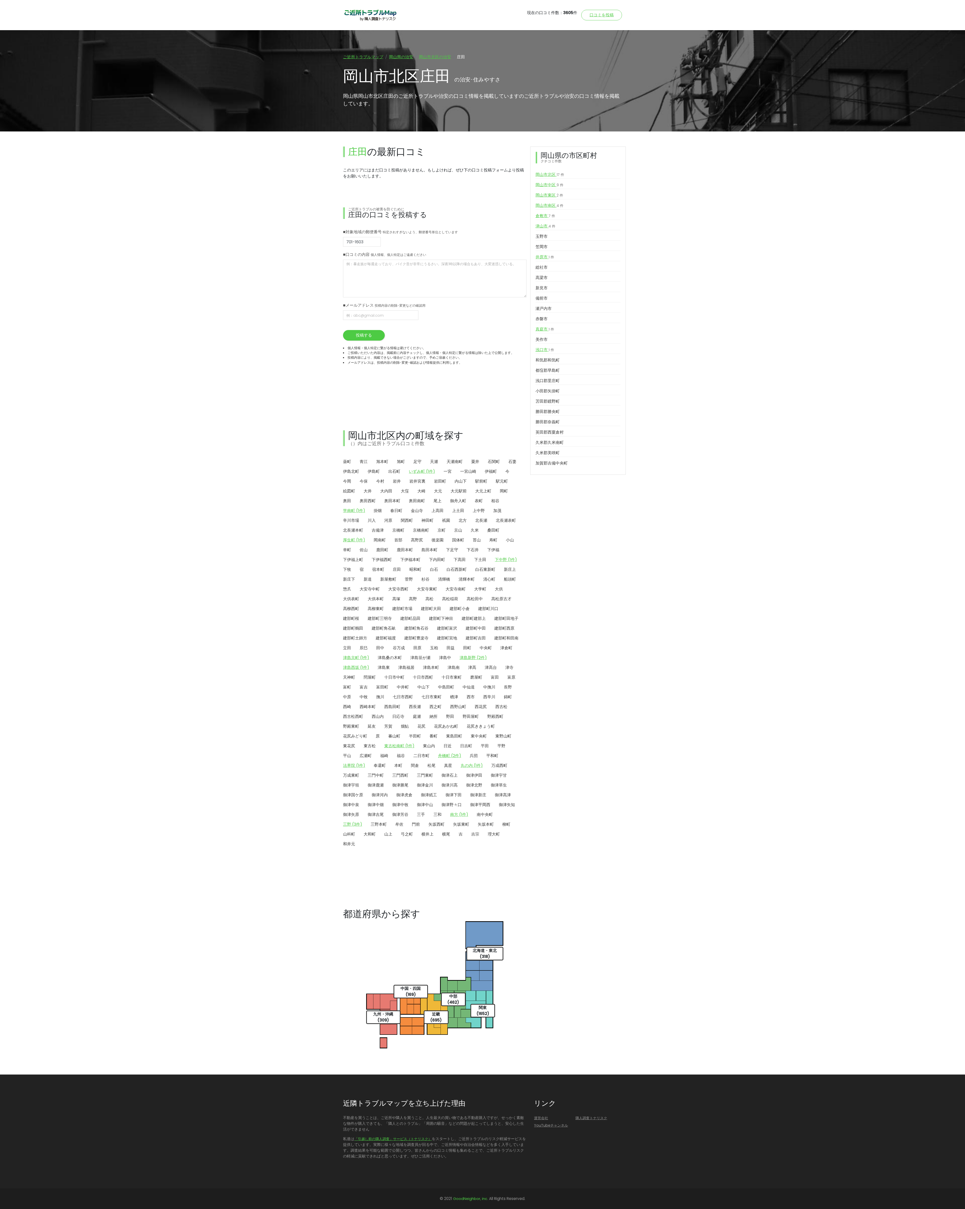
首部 (398, 540)
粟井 (475, 461)
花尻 (421, 726)
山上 (388, 834)
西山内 (378, 716)
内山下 (461, 481)
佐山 (364, 550)
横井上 (427, 834)
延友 (372, 726)
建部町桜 (351, 618)
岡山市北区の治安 (435, 57)
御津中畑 (376, 805)
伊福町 (491, 471)
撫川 (380, 697)
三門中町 (376, 775)
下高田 (460, 560)
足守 (417, 461)
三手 (421, 814)
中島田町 (446, 687)
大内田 (386, 491)
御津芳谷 (400, 814)
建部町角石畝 (384, 628)
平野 (501, 746)
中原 (347, 697)
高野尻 (417, 540)
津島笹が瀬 (420, 658)
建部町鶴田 (353, 628)
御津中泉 (351, 805)
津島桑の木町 (390, 658)
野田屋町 (471, 716)
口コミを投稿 (602, 15)
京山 (458, 530)
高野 (413, 599)
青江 (364, 461)
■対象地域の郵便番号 (400, 232)
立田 (347, 648)
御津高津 (503, 795)
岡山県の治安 (401, 57)
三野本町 (379, 824)
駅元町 (502, 481)
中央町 (486, 648)
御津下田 (454, 795)
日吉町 (466, 746)
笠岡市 (542, 247)
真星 (448, 765)
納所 (433, 716)
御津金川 (425, 785)
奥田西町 (368, 501)
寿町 (493, 540)
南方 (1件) (459, 814)
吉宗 (475, 834)
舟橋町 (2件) (449, 756)
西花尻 (481, 707)
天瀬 (434, 461)
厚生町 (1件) (354, 540)
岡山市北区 (550, 174)
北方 (463, 520)
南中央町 (485, 814)
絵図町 (349, 491)
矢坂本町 (486, 824)
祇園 (446, 520)
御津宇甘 (499, 775)
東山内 (429, 746)
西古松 (501, 707)
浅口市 (545, 350)
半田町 (415, 736)
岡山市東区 (549, 195)
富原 (511, 677)
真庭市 (545, 329)
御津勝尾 (400, 785)
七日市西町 (403, 697)
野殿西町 (495, 716)
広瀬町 (366, 756)
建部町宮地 (447, 638)
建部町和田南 (506, 638)
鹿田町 (382, 550)
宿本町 (378, 569)
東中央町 (479, 736)
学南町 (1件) (354, 511)
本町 (398, 765)
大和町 (370, 834)
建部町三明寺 (380, 618)
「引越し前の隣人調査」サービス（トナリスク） (393, 1138)
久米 (475, 530)
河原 (388, 520)
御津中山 (425, 805)
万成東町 (351, 775)
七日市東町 (431, 697)
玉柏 (434, 648)
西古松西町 (353, 716)
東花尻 (349, 746)
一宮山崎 (468, 471)
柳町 (506, 824)
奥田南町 (417, 501)
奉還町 (380, 765)
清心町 (489, 579)
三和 (437, 814)
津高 (472, 667)
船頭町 (510, 579)
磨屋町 (476, 677)
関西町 (407, 520)
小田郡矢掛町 (548, 391)
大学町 (480, 589)
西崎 (347, 707)
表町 (479, 501)
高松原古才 (501, 599)
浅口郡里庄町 (548, 381)
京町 (442, 530)
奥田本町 (392, 501)
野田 (450, 716)
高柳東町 (376, 609)
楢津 (454, 697)
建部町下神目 (441, 618)
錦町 (508, 697)
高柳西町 (351, 609)
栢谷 (495, 501)
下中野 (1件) (506, 560)
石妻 (512, 461)
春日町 (396, 511)
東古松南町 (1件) (399, 746)
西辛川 (489, 697)
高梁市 (542, 278)
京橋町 (398, 530)
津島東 (384, 667)
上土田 (458, 511)
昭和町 (415, 569)
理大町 (494, 834)
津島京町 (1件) (356, 658)
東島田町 (454, 736)
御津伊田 (474, 775)
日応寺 (398, 716)
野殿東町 (351, 726)
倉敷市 (545, 216)
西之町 (435, 707)
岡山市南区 (549, 205)
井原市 (545, 257)
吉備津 (378, 530)
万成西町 (499, 765)
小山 (510, 540)
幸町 (347, 550)
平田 (485, 746)
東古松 (370, 746)
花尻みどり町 (355, 736)
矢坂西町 (436, 824)
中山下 (423, 687)
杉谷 (425, 579)
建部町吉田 (476, 638)
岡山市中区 (549, 185)
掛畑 (378, 511)
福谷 (401, 756)
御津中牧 (400, 805)
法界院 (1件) (354, 765)
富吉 (364, 687)
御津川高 (450, 785)
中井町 (403, 687)
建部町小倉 (460, 609)
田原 (417, 648)
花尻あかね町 (446, 726)
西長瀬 (415, 707)
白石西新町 (457, 569)
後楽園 (437, 540)
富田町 (382, 687)
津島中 (445, 658)
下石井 (473, 550)
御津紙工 (429, 795)
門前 (416, 824)
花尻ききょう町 (481, 726)
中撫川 (489, 687)
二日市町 (421, 756)
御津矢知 (507, 805)
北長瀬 (481, 520)
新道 (368, 579)
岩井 (397, 481)
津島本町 (431, 667)
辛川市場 (351, 520)
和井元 (349, 844)
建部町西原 (504, 628)
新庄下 (349, 579)
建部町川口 (488, 609)
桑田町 (493, 530)
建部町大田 (431, 609)
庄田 (397, 569)
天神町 (349, 677)
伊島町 (374, 471)
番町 (433, 736)
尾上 (437, 501)
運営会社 (541, 1118)
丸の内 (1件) (472, 765)
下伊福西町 (382, 560)
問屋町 (370, 677)
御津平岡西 (480, 805)
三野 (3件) (352, 824)
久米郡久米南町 (550, 442)
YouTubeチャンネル (551, 1125)
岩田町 (440, 481)
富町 (347, 687)
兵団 (474, 756)
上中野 (479, 511)
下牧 (347, 569)
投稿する (364, 335)
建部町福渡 (386, 638)
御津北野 (474, 785)
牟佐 (399, 824)
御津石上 (450, 775)
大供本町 (376, 599)
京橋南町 (421, 530)
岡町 (504, 491)
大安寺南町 (456, 589)
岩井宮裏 (417, 481)
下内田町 (437, 560)
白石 (434, 569)
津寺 (509, 667)
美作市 (542, 339)
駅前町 (481, 481)
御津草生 (499, 785)
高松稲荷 (450, 599)
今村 (380, 481)
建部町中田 (476, 628)
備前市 (542, 298)
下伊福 (493, 550)
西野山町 (458, 707)
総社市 (542, 267)
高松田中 (475, 599)
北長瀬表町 (506, 520)
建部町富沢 (447, 628)
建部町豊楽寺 (416, 638)
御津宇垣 (351, 785)
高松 (429, 599)
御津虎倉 (404, 795)
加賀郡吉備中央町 (552, 463)
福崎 (384, 756)
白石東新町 (485, 569)
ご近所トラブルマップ (363, 57)
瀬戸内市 (544, 308)
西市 (471, 697)
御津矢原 (351, 814)
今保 (364, 481)
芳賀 (388, 726)
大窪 (405, 491)
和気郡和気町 (548, 360)
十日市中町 (394, 677)
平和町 (492, 756)
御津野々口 (452, 805)
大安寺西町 (398, 589)
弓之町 (407, 834)
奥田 (347, 501)
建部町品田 (410, 618)
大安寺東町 (427, 589)
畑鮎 (405, 726)
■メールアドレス (384, 305)
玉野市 (542, 236)
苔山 (477, 540)
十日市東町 (452, 677)
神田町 (427, 520)
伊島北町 (351, 471)
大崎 (421, 491)
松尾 (431, 765)
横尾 (446, 834)
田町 (467, 648)
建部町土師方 (355, 638)
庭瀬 (417, 716)
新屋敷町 (388, 579)
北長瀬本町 (353, 530)
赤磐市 (542, 319)
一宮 (448, 471)
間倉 (415, 765)
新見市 (542, 288)
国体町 (458, 540)
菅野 (409, 579)
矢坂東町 (461, 824)
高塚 (396, 599)
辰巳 (364, 648)
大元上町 (483, 491)
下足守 (452, 550)
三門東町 (425, 775)
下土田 (480, 560)
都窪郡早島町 (548, 370)
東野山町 (503, 736)
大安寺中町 (370, 589)
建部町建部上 (474, 618)
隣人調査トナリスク (591, 1118)
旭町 (401, 461)
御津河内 (380, 795)
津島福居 (406, 667)
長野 (508, 687)
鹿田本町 (405, 550)
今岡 (347, 481)
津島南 (454, 667)
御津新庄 (478, 795)
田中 (380, 648)
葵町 (347, 461)
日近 (448, 746)
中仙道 (469, 687)
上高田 (437, 511)
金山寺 (417, 511)
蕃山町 (394, 736)
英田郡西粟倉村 (550, 432)
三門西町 (400, 775)
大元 (438, 491)
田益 (451, 648)
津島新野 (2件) (473, 658)
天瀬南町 (455, 461)
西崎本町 (368, 707)
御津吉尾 (376, 814)
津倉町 (506, 648)
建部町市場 (402, 609)
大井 (368, 491)
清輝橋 (444, 579)
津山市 (545, 226)
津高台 (491, 667)
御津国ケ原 (353, 795)
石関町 (494, 461)
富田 (495, 677)
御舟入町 (458, 501)
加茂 (497, 511)
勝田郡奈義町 (548, 422)
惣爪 (347, 589)
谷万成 (399, 648)
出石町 (394, 471)
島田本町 (429, 550)
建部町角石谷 (416, 628)
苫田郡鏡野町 (548, 401)
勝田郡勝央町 (548, 411)
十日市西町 (423, 677)
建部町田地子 (506, 618)
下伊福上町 (353, 560)
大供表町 (351, 599)
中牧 (364, 697)
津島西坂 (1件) (356, 667)
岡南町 (380, 540)
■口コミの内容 (384, 254)
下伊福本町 (410, 560)
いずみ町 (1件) (422, 471)
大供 (499, 589)
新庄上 (510, 569)
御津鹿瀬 (376, 785)
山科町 (349, 834)
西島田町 (392, 707)
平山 (347, 756)
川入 (372, 520)
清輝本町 (467, 579)
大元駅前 (459, 491)
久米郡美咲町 (548, 453)
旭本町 (382, 461)
